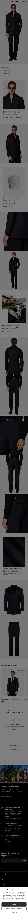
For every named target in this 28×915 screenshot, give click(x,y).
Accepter (14, 904)
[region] (14, 901)
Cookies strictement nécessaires (14, 908)
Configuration (14, 912)
